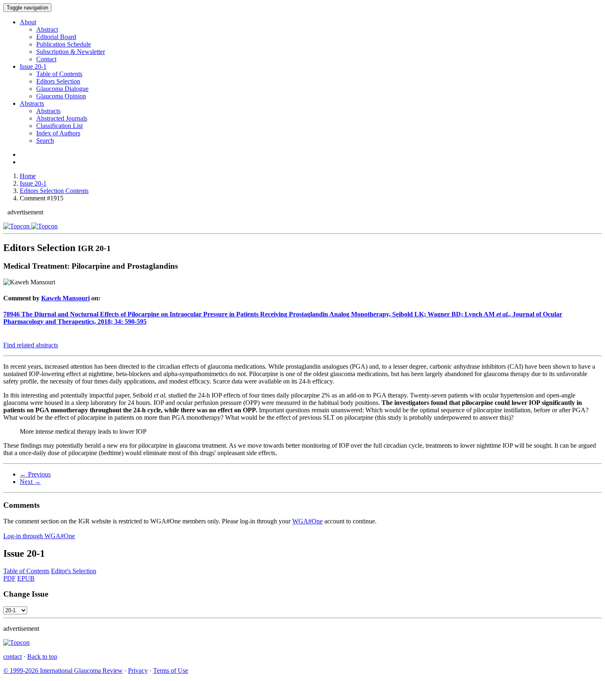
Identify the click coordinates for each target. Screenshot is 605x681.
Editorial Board (56, 36)
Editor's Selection (73, 570)
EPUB (26, 578)
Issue (33, 66)
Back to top (42, 656)
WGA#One (307, 521)
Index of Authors (58, 133)
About (28, 22)
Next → (30, 481)
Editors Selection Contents (54, 190)
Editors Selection (58, 81)
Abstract (47, 29)
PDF (9, 578)
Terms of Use (170, 670)
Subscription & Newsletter (70, 51)
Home (28, 175)
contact (12, 656)
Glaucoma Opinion (61, 96)
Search (45, 140)
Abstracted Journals (61, 118)
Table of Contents (59, 73)
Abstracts (32, 103)
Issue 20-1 (33, 183)
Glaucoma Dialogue (62, 88)
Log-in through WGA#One (39, 535)
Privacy (138, 670)
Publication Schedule (63, 44)
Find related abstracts (30, 345)
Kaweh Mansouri (65, 298)
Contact (46, 59)
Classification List (59, 125)
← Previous (35, 474)
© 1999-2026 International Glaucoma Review (63, 670)
